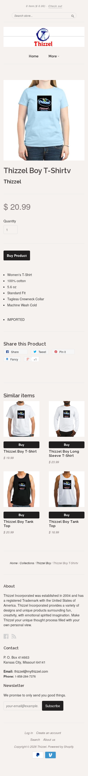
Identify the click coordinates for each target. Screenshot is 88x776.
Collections (27, 563)
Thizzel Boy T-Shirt (20, 451)
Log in (29, 732)
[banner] (44, 37)
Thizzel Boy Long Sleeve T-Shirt (64, 453)
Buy (21, 444)
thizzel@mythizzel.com (31, 671)
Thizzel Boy (43, 563)
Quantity (10, 221)
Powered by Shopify (60, 746)
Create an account (48, 732)
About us (49, 739)
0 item (36, 6)
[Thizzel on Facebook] (6, 636)
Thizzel (12, 181)
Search (35, 739)
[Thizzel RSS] (13, 636)
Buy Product (17, 255)
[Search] (72, 15)
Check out (55, 6)
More (53, 56)
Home (33, 56)
